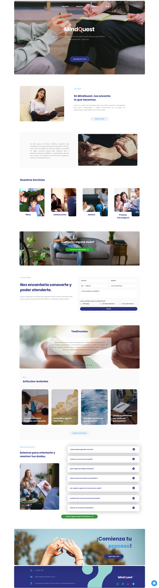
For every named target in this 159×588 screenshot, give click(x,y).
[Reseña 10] (76, 365)
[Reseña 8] (89, 365)
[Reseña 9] (72, 365)
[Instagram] (128, 583)
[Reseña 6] (74, 365)
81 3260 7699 (39, 570)
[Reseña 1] (67, 365)
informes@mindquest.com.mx (45, 577)
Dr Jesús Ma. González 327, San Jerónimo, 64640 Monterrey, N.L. (55, 583)
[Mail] (31, 576)
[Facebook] (133, 583)
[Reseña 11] (91, 365)
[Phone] (31, 570)
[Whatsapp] (117, 583)
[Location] (31, 583)
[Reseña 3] (70, 365)
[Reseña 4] (87, 365)
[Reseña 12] (78, 365)
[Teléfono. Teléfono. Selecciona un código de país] (83, 286)
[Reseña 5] (80, 365)
